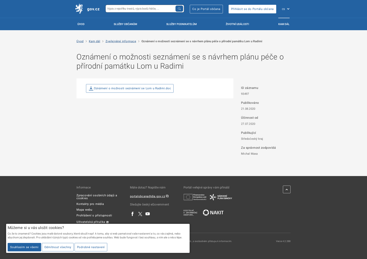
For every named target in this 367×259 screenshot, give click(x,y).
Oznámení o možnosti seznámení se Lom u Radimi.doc (132, 88)
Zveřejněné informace (121, 41)
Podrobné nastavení (91, 247)
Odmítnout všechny (57, 247)
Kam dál (284, 24)
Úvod (80, 24)
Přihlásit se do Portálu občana (252, 9)
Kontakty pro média (90, 204)
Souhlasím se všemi (24, 247)
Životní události (237, 24)
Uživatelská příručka (90, 222)
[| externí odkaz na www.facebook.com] (132, 213)
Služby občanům (125, 24)
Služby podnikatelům (181, 24)
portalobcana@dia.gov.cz (147, 196)
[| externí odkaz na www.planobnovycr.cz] (220, 197)
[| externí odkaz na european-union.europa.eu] (195, 197)
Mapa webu (84, 209)
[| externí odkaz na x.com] (140, 213)
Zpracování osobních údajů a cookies (96, 197)
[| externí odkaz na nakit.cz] (213, 212)
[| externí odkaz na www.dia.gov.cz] (190, 212)
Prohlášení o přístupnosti (94, 215)
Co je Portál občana (206, 9)
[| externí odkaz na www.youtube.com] (147, 213)
